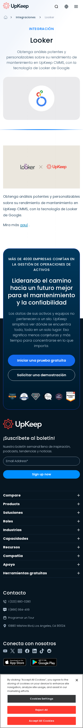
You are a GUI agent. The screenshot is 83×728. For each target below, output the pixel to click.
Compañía (13, 555)
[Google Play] (44, 662)
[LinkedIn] (35, 651)
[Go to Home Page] (16, 5)
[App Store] (15, 662)
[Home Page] (5, 17)
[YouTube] (6, 651)
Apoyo (9, 564)
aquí (24, 224)
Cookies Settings (41, 699)
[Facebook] (28, 651)
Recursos (11, 547)
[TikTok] (43, 651)
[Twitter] (13, 651)
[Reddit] (50, 651)
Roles (8, 521)
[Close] (77, 680)
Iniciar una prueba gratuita (41, 360)
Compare (12, 495)
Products (11, 503)
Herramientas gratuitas (25, 573)
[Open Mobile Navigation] (76, 6)
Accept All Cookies (41, 721)
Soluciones (13, 512)
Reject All (41, 710)
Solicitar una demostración (41, 375)
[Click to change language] (66, 6)
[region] (41, 701)
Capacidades (15, 538)
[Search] (56, 6)
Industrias (12, 529)
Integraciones (26, 17)
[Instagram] (21, 651)
